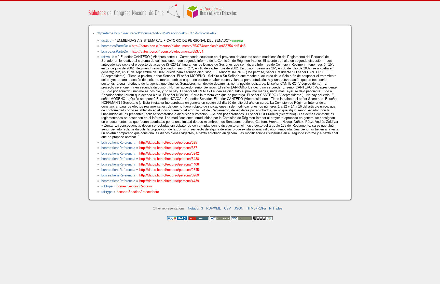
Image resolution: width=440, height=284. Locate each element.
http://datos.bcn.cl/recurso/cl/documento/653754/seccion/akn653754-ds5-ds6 (188, 46)
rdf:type (107, 186)
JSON (238, 208)
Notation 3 (195, 208)
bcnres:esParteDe (114, 46)
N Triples (275, 208)
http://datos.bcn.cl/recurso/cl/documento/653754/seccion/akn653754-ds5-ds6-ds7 (156, 33)
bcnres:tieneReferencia (118, 142)
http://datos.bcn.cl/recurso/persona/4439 (169, 181)
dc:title (106, 40)
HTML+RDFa (256, 208)
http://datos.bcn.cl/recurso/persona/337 (168, 148)
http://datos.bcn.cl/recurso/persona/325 (168, 142)
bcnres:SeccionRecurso (134, 186)
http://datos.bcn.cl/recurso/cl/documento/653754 (167, 51)
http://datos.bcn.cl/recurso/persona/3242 (169, 153)
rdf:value (107, 57)
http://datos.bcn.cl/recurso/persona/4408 (169, 164)
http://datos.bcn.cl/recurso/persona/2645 (169, 170)
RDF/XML (213, 208)
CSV (227, 208)
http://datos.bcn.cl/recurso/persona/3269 (169, 175)
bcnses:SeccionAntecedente (138, 192)
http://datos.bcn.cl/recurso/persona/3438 (169, 159)
